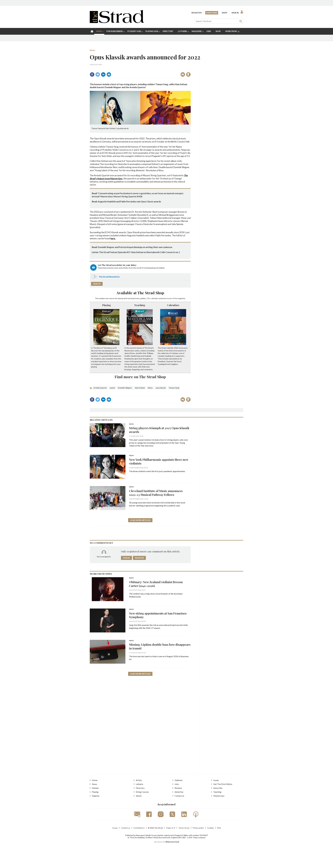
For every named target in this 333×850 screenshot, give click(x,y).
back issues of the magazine (173, 298)
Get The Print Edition (222, 784)
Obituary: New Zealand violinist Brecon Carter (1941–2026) (156, 584)
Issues (216, 780)
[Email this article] (109, 74)
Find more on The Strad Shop (140, 376)
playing (120, 298)
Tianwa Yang (174, 388)
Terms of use (183, 828)
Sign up (97, 284)
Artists (139, 780)
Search (241, 21)
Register (196, 13)
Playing (106, 305)
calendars (155, 298)
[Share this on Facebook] (92, 74)
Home (94, 780)
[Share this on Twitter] (97, 74)
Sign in (156, 69)
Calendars (173, 305)
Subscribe (211, 13)
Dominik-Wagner (125, 388)
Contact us (179, 796)
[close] (190, 69)
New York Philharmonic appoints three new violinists (158, 461)
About (139, 796)
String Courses (142, 792)
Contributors (139, 828)
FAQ (219, 828)
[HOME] (92, 31)
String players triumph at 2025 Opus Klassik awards (159, 430)
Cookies (210, 828)
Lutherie (139, 784)
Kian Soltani (140, 388)
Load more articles (140, 520)
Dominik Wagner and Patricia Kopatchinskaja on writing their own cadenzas (135, 247)
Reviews (178, 788)
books (137, 298)
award (112, 388)
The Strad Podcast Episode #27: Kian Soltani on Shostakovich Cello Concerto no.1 (139, 252)
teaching (130, 298)
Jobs (177, 784)
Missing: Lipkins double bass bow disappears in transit (159, 646)
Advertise (179, 792)
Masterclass (218, 796)
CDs (148, 298)
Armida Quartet (100, 388)
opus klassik (161, 388)
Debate (95, 788)
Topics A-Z (170, 828)
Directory (140, 788)
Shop (224, 13)
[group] (231, 31)
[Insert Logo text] (117, 22)
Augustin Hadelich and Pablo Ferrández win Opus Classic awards (129, 201)
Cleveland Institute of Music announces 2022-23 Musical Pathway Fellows (156, 493)
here (113, 238)
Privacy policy (198, 828)
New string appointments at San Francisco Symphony (158, 615)
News (92, 50)
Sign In (235, 13)
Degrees (95, 796)
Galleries (178, 780)
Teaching (139, 305)
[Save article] (188, 74)
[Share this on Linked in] (103, 74)
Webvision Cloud (172, 842)
